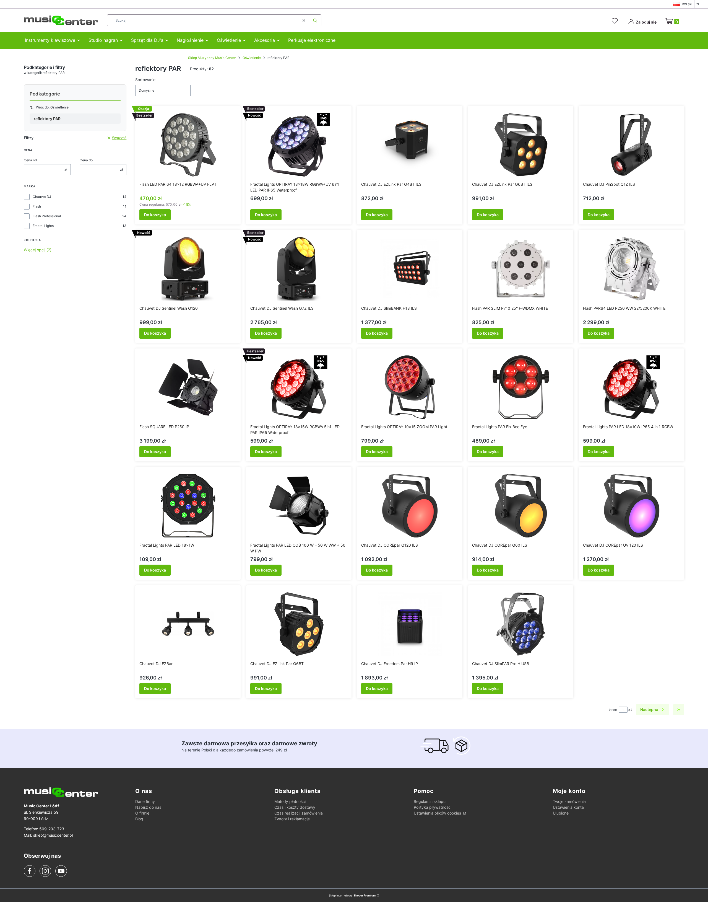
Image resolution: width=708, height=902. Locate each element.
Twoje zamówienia (569, 801)
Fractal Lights (43, 226)
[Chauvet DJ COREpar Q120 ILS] (409, 505)
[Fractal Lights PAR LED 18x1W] (188, 505)
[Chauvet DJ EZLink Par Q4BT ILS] (409, 144)
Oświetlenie (252, 58)
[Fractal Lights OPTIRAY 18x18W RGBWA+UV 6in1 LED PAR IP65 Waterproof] (299, 144)
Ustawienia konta (568, 807)
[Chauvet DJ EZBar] (188, 624)
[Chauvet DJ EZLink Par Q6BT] (299, 624)
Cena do (86, 160)
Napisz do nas (148, 807)
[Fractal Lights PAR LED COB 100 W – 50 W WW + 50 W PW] (299, 505)
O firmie (142, 813)
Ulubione (561, 813)
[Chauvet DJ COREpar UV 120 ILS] (631, 505)
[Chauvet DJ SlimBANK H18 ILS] (409, 268)
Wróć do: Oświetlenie (52, 107)
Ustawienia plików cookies (438, 813)
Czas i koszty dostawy (294, 807)
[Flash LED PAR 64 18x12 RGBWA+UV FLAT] (188, 144)
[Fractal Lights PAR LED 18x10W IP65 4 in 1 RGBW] (631, 387)
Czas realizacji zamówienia (298, 813)
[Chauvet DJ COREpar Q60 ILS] (520, 505)
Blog (139, 818)
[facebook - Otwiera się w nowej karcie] (29, 871)
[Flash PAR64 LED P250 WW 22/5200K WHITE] (631, 268)
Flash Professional (47, 216)
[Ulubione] (616, 21)
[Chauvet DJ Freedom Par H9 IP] (409, 624)
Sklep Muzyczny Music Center (212, 58)
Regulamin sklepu (430, 801)
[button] (315, 20)
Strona (613, 709)
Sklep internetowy (352, 895)
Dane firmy (145, 801)
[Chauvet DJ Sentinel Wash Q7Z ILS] (299, 268)
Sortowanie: (146, 79)
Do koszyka (155, 214)
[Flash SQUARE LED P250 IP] (188, 387)
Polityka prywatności (432, 807)
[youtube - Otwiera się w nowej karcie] (61, 871)
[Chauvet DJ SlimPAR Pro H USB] (520, 624)
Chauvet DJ (42, 197)
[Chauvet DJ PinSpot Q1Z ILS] (631, 144)
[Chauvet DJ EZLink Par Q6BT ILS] (520, 144)
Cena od (30, 160)
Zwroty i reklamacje (292, 818)
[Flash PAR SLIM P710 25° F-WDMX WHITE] (520, 268)
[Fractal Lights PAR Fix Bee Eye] (520, 387)
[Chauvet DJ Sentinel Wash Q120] (188, 268)
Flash (37, 206)
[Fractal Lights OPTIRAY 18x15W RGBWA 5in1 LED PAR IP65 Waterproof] (299, 387)
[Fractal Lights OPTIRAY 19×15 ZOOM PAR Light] (409, 387)
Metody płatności (290, 801)
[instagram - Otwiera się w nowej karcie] (45, 871)
